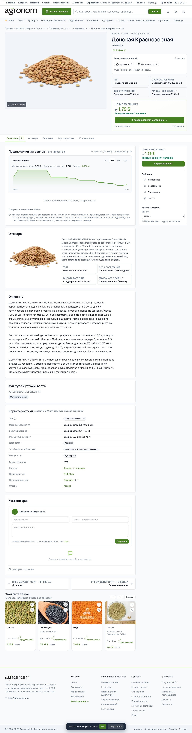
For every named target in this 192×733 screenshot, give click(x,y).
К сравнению (154, 186)
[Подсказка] (15, 418)
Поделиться (153, 192)
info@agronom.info (18, 698)
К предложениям (163, 163)
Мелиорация (77, 696)
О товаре (33, 138)
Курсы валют (138, 710)
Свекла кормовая (110, 699)
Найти (155, 11)
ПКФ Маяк (68, 474)
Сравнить (179, 126)
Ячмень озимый (109, 704)
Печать (151, 198)
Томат (21, 20)
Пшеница (178, 20)
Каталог (22, 2)
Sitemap (183, 729)
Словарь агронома (141, 696)
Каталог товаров (24, 28)
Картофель (92, 20)
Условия (138, 729)
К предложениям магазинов (147, 119)
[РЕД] (87, 612)
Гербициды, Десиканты (53, 20)
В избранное (123, 126)
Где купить (14, 138)
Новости (34, 2)
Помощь (152, 2)
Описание (48, 138)
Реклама (140, 2)
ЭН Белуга (46, 627)
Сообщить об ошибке (23, 569)
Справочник (93, 2)
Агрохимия (76, 687)
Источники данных (171, 687)
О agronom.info (169, 682)
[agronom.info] (21, 11)
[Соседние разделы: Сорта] (44, 28)
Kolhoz (37, 209)
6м (118, 160)
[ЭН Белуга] (53, 612)
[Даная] (120, 612)
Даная (110, 627)
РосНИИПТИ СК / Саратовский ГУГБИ (116, 633)
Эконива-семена (48, 631)
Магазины (78, 2)
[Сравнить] (32, 610)
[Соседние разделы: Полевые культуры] (70, 28)
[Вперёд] (120, 597)
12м (125, 160)
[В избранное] (32, 605)
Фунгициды (164, 20)
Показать (69, 480)
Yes (102, 726)
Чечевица (79, 28)
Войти (66, 541)
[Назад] (113, 597)
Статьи (46, 2)
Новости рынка (139, 687)
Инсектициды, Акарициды (141, 20)
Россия (67, 486)
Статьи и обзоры (139, 682)
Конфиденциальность (155, 729)
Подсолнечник (76, 20)
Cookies (173, 729)
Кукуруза (33, 20)
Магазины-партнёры (142, 705)
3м (112, 160)
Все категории (78, 701)
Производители (61, 2)
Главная (10, 2)
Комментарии (86, 138)
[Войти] (183, 11)
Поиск (134, 715)
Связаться (167, 704)
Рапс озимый (107, 709)
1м (106, 160)
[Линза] (20, 612)
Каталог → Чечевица (74, 468)
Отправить (122, 541)
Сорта (39, 28)
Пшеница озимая (109, 682)
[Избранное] (168, 11)
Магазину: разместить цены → (116, 2)
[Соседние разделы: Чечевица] (86, 28)
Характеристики (65, 138)
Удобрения (107, 20)
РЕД (75, 627)
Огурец (120, 20)
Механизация (78, 691)
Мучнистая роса (18, 397)
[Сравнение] (175, 11)
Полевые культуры (58, 28)
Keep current (116, 726)
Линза (10, 627)
